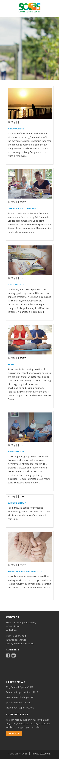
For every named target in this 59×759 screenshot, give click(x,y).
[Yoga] (30, 339)
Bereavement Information (25, 572)
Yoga (11, 365)
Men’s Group (16, 452)
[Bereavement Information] (30, 547)
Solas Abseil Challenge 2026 (20, 697)
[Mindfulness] (30, 103)
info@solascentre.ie (16, 639)
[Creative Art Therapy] (30, 184)
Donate (14, 733)
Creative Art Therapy (22, 209)
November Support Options (20, 707)
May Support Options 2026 (19, 687)
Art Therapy (16, 285)
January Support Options (18, 702)
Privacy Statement (41, 753)
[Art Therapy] (30, 260)
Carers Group (17, 503)
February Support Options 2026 (22, 692)
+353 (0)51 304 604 (16, 636)
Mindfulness (16, 129)
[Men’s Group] (30, 427)
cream (23, 122)
